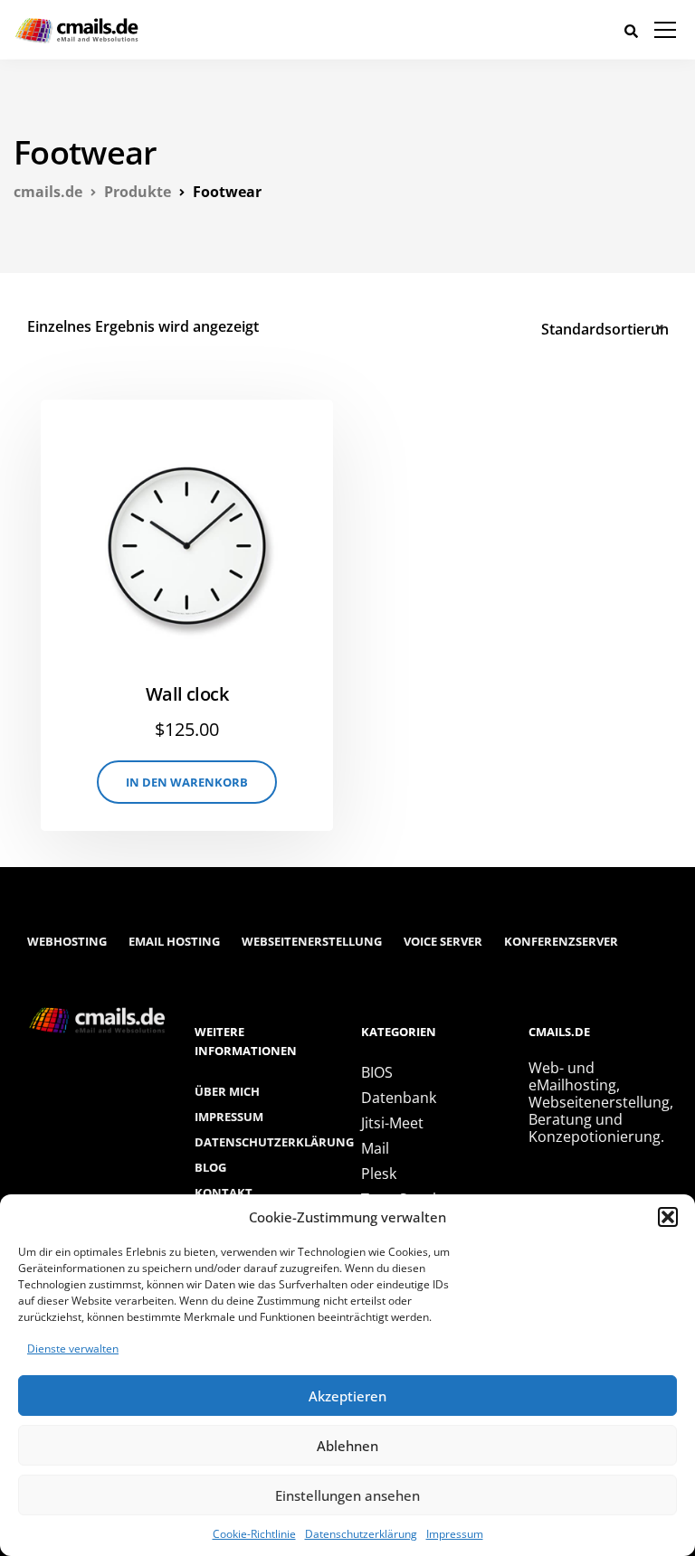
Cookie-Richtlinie (254, 1534)
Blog (210, 1167)
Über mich (227, 1091)
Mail (375, 1148)
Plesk (378, 1174)
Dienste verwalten (73, 1348)
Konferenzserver (561, 941)
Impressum (454, 1534)
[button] (668, 1217)
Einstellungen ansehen (347, 1495)
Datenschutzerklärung (361, 1534)
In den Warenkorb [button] (187, 782)
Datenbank (398, 1098)
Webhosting (67, 941)
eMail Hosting (174, 941)
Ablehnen (347, 1446)
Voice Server (443, 941)
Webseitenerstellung (312, 941)
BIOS (377, 1072)
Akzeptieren (347, 1396)
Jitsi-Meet (392, 1123)
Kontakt (223, 1192)
